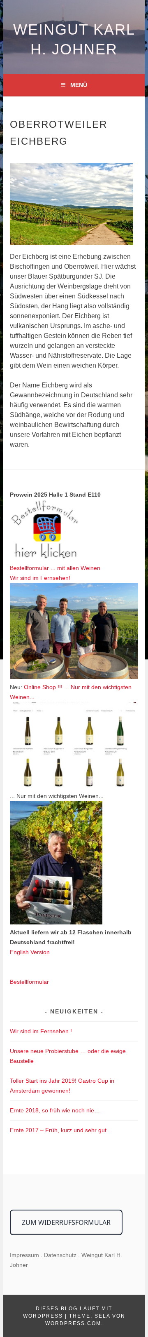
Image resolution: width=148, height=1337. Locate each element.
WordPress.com (73, 1323)
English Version (30, 952)
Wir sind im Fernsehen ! (41, 1031)
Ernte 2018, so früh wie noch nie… (55, 1110)
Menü (78, 85)
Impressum (24, 1255)
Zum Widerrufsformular (66, 1222)
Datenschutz (60, 1255)
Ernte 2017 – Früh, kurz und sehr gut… (61, 1130)
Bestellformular (29, 981)
